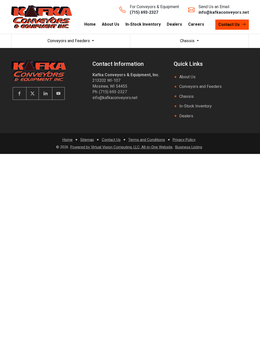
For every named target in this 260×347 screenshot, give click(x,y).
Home (90, 24)
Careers (196, 24)
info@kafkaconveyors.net (114, 97)
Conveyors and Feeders (200, 86)
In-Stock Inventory (143, 24)
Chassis (186, 96)
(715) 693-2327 (113, 91)
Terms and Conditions (146, 139)
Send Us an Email (224, 9)
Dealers (174, 24)
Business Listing (188, 147)
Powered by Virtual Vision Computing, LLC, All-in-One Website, (121, 147)
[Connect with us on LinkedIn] (45, 93)
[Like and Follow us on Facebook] (19, 93)
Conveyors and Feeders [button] (69, 40)
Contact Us (111, 139)
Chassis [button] (188, 40)
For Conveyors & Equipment (154, 9)
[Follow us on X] (32, 93)
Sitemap (87, 139)
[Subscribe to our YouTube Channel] (58, 93)
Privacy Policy (184, 139)
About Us (110, 24)
